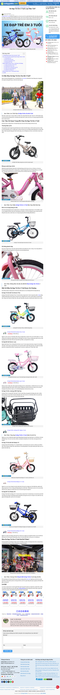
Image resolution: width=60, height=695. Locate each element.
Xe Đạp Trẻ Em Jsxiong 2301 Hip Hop (11, 67)
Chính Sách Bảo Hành (24, 666)
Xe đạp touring (42, 689)
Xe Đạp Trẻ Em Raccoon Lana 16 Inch (39, 600)
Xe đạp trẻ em (22, 687)
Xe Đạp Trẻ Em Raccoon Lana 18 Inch (31, 600)
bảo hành (29, 579)
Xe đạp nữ (46, 689)
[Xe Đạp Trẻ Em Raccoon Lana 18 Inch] (31, 594)
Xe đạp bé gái (32, 687)
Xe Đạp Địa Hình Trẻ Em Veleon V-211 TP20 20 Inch (5, 600)
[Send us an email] (8, 682)
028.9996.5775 (37, 4)
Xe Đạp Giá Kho (22, 588)
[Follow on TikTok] (4, 682)
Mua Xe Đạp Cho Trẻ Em (33, 284)
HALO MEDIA (43, 693)
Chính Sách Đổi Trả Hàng (25, 673)
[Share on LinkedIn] (26, 611)
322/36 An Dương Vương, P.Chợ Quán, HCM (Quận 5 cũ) (47, 663)
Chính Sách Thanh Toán (25, 668)
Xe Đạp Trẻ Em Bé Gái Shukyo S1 (10, 68)
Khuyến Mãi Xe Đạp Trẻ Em (24, 577)
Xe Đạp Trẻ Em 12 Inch (21, 435)
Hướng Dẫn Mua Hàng (24, 662)
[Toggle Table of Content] (23, 54)
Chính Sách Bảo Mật (24, 671)
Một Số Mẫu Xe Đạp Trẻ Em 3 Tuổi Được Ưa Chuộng (13, 63)
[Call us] (11, 682)
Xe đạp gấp (12, 689)
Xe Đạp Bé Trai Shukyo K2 (9, 69)
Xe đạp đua (2, 689)
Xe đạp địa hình (42, 687)
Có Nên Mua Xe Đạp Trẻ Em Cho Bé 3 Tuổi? (11, 55)
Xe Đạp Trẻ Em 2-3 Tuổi (21, 205)
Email (24, 645)
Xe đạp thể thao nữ (9, 687)
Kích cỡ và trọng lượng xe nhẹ (10, 60)
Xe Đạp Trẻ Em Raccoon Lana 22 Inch (14, 600)
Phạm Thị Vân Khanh (7, 13)
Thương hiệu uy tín (8, 58)
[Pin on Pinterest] (24, 611)
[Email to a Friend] (21, 611)
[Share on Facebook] (17, 611)
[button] (22, 3)
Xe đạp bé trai (27, 687)
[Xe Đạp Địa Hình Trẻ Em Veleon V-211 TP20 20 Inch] (5, 594)
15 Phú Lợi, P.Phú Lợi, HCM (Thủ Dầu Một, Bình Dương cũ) (47, 676)
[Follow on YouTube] (13, 682)
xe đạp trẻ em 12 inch (23, 615)
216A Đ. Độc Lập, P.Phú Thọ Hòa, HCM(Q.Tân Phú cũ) (46, 668)
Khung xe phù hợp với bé (9, 59)
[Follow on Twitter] (6, 682)
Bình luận (5, 635)
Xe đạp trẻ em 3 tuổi (6, 16)
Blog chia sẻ (22, 675)
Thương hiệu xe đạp (28, 689)
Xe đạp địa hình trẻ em (49, 687)
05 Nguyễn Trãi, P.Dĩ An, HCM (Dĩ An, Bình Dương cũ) (46, 675)
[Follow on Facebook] (2, 682)
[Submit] (28, 6)
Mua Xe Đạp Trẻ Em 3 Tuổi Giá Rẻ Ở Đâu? (11, 71)
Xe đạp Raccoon (35, 689)
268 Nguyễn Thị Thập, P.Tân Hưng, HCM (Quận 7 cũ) (46, 673)
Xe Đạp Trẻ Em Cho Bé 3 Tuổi (25, 113)
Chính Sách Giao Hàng (24, 664)
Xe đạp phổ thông (52, 689)
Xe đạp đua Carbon (7, 689)
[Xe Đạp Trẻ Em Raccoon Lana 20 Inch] (22, 594)
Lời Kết (4, 72)
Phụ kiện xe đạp (22, 689)
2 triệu (39, 295)
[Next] (43, 599)
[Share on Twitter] (19, 611)
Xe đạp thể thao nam (15, 687)
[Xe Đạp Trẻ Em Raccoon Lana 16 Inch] (40, 594)
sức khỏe (24, 78)
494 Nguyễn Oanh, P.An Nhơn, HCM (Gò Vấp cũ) (45, 661)
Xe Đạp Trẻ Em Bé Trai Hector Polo (11, 64)
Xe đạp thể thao (2, 687)
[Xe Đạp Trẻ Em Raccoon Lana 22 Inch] (14, 594)
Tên (4, 645)
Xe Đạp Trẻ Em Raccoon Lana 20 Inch (22, 600)
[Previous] (2, 599)
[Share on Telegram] (28, 611)
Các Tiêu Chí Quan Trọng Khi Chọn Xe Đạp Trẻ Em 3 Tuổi (14, 56)
